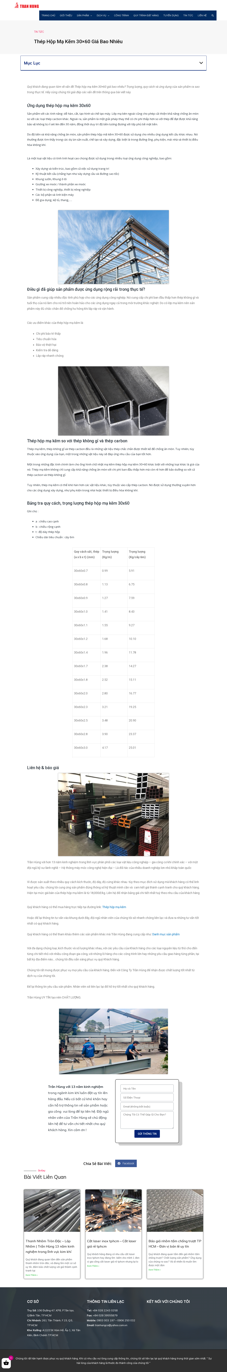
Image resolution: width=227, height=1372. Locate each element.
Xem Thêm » (32, 1275)
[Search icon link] (212, 15)
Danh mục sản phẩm (166, 934)
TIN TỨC (39, 31)
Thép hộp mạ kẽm (114, 907)
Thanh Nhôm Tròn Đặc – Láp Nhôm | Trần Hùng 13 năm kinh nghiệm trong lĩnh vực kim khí (50, 1246)
